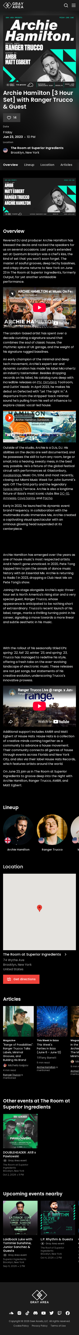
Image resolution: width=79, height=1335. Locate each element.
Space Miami (13, 489)
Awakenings (12, 475)
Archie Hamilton (46, 1067)
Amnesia (9, 498)
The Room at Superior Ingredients (37, 148)
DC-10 (64, 493)
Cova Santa (26, 498)
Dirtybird (49, 382)
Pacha (47, 498)
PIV (39, 382)
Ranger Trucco (12, 1074)
